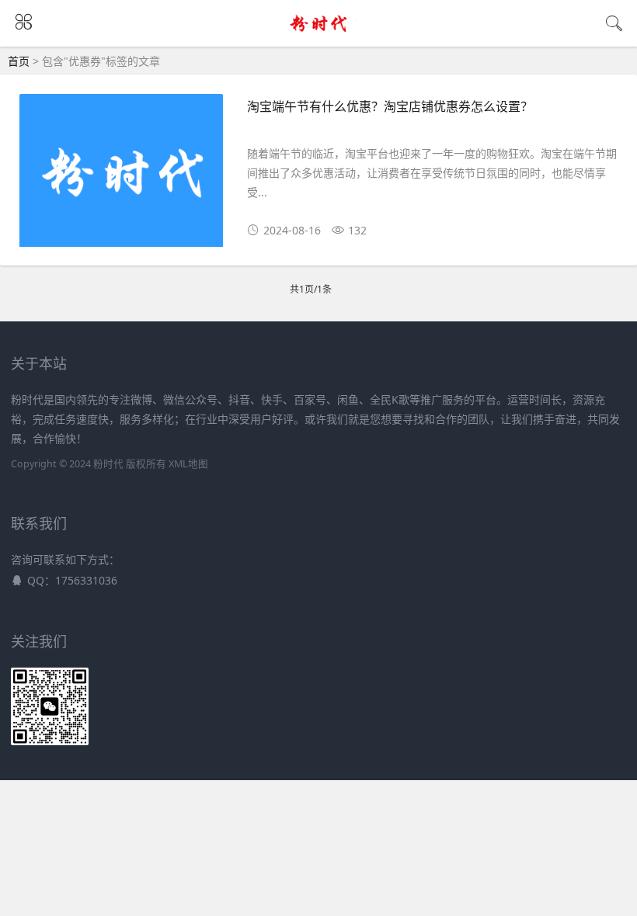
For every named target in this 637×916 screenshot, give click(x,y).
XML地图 (188, 463)
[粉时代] (318, 32)
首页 (19, 61)
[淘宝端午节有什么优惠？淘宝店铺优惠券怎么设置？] (121, 176)
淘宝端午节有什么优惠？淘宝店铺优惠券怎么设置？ (390, 106)
